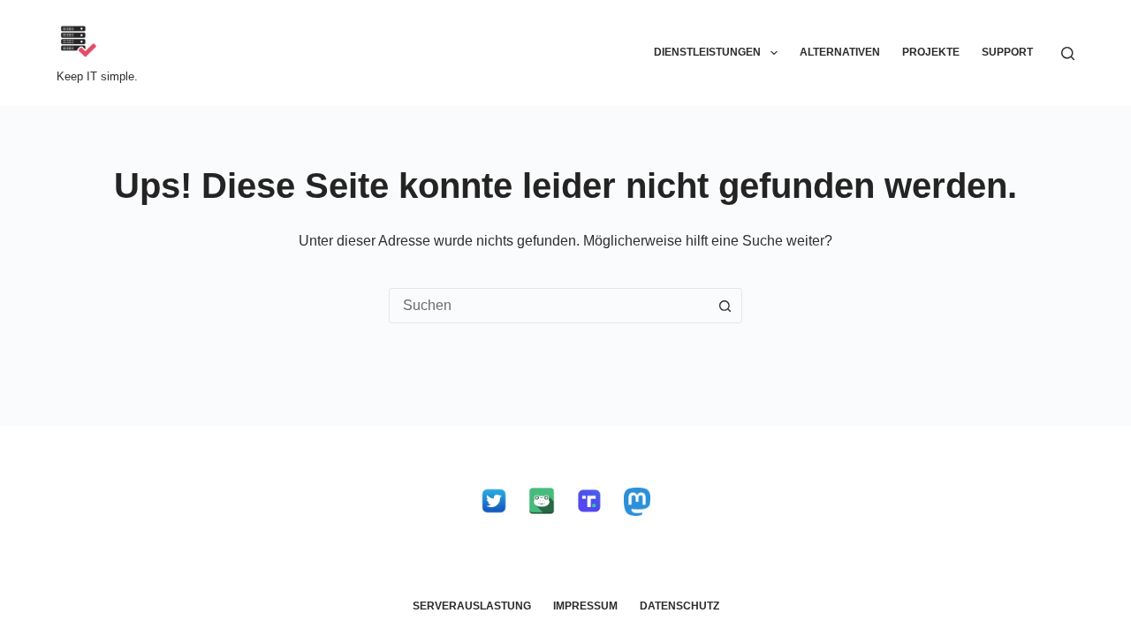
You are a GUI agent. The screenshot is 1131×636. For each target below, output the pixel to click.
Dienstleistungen (707, 52)
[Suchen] (1067, 53)
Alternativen (840, 52)
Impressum (585, 606)
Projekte (931, 52)
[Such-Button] (724, 305)
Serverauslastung (472, 606)
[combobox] (549, 305)
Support (1007, 52)
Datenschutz (679, 606)
